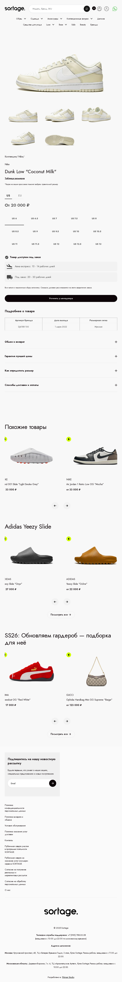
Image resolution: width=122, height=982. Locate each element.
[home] (17, 8)
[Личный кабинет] (106, 8)
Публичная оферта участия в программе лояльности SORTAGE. (17, 849)
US (8, 196)
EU (20, 196)
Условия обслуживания (15, 825)
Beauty (83, 24)
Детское (101, 19)
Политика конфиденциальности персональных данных (15, 808)
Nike (20, 156)
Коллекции (11, 156)
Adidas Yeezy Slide (28, 526)
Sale (73, 24)
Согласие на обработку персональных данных (15, 883)
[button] (21, 19)
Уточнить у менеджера (61, 298)
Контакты (9, 840)
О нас (7, 890)
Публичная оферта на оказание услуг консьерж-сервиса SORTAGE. (16, 861)
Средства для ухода (32, 24)
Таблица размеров (15, 178)
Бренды (94, 24)
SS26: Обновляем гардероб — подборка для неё (58, 639)
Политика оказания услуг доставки (16, 833)
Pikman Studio (68, 977)
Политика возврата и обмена (14, 818)
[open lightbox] (61, 126)
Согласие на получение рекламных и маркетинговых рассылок (16, 872)
